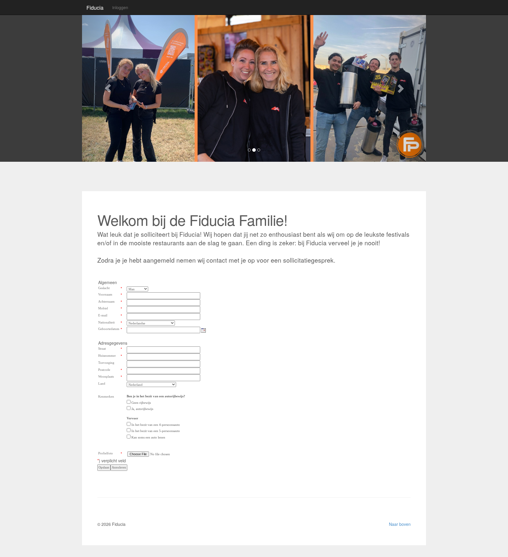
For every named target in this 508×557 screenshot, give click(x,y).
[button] (108, 88)
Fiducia (94, 7)
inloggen (120, 7)
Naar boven (400, 524)
